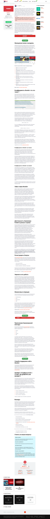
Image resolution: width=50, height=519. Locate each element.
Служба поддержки (29, 472)
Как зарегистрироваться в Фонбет (19, 488)
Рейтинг (25, 464)
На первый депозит (30, 496)
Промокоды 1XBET (33, 517)
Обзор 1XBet (27, 516)
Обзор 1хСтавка (36, 516)
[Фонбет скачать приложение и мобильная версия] (8, 485)
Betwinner (42, 21)
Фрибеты (19, 496)
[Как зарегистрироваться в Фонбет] (19, 485)
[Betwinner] (38, 24)
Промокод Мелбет (28, 517)
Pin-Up (42, 7)
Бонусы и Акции (20, 472)
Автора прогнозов (43, 517)
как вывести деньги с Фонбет (27, 307)
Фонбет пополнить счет (20, 454)
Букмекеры (16, 1)
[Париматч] (38, 15)
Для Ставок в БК (34, 1)
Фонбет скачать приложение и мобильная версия (8, 488)
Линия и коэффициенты (29, 470)
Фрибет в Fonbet (19, 497)
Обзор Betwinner (31, 516)
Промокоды (8, 496)
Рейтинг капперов (25, 1)
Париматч (42, 12)
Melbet (42, 26)
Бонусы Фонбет (30, 497)
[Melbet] (38, 29)
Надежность (20, 470)
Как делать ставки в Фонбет (23, 87)
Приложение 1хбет (38, 517)
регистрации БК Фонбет (19, 257)
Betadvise (20, 5)
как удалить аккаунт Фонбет (27, 271)
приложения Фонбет (27, 326)
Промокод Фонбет (8, 497)
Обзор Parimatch (40, 516)
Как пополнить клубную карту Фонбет (24, 309)
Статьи (30, 1)
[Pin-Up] (38, 10)
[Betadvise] (6, 1)
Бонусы (20, 1)
